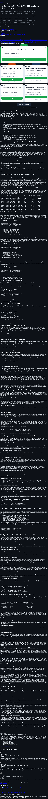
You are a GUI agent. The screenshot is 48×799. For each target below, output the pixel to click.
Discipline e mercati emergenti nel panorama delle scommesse (30, 41)
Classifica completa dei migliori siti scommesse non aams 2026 (30, 37)
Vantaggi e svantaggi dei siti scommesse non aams (9, 36)
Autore (1, 2)
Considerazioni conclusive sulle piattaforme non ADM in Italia (12, 42)
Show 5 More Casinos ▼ (24, 104)
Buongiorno (4, 0)
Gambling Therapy (6, 787)
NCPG (20, 787)
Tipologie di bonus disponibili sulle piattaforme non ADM (33, 40)
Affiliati (10, 792)
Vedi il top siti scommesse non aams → (7, 29)
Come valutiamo (15, 792)
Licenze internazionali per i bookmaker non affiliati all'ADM (31, 36)
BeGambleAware (14, 787)
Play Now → (24, 59)
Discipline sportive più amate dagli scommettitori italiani (28, 39)
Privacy (1, 792)
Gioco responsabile (21, 792)
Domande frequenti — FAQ (30, 42)
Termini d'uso (6, 792)
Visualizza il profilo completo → (6, 746)
